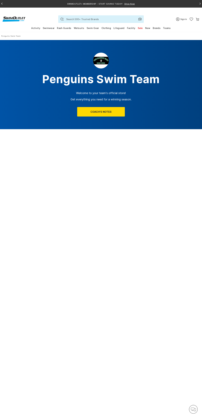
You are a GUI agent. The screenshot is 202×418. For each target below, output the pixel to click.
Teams (167, 28)
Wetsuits (79, 28)
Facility (131, 28)
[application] (193, 409)
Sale (140, 28)
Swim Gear (93, 28)
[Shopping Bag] (197, 19)
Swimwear (48, 28)
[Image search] (140, 19)
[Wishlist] (191, 19)
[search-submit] (62, 19)
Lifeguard (119, 28)
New (147, 28)
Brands (156, 28)
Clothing (106, 28)
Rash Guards (64, 28)
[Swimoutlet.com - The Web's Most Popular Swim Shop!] (14, 19)
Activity (35, 28)
